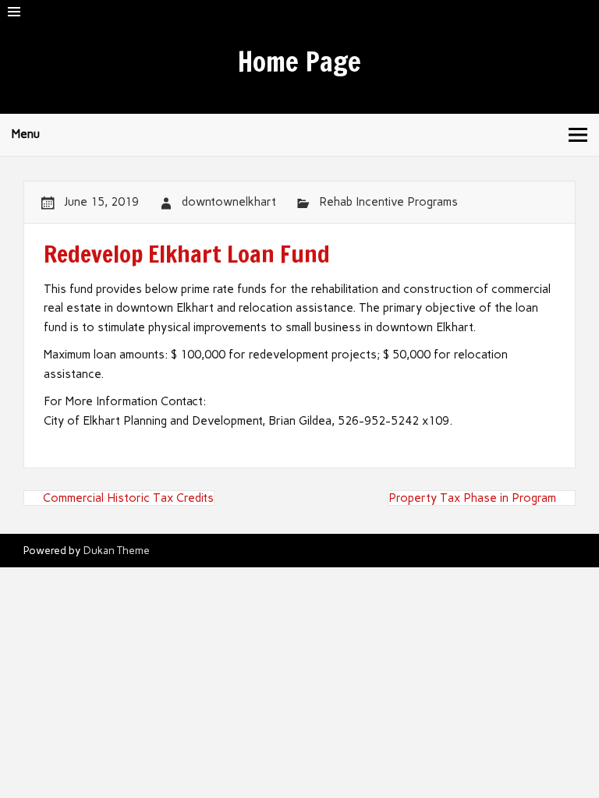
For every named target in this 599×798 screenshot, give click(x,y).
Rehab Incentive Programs (388, 202)
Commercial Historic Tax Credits (128, 498)
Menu (26, 134)
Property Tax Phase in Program (472, 498)
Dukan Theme (116, 550)
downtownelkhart (229, 202)
